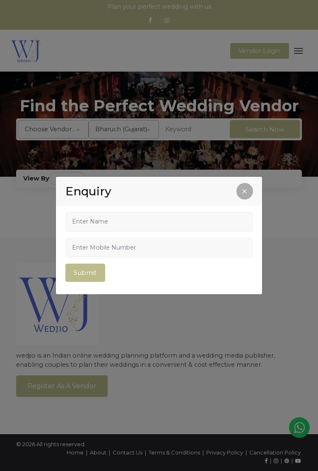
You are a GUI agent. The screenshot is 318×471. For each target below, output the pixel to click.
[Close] (244, 191)
